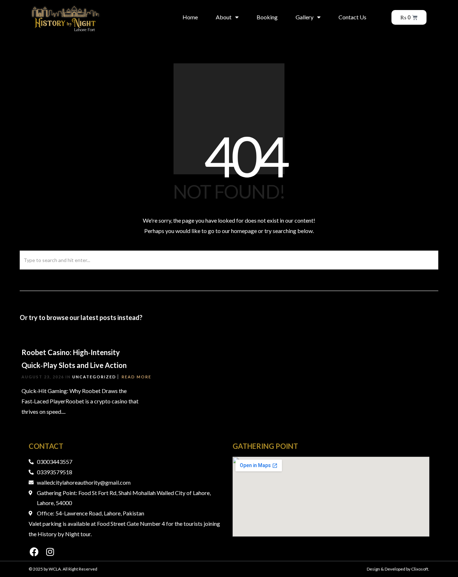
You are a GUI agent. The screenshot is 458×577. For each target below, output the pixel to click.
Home (190, 17)
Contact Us (352, 17)
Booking (267, 17)
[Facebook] (34, 552)
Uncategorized (94, 376)
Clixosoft (419, 569)
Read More (136, 376)
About (224, 17)
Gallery (304, 17)
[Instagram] (50, 552)
